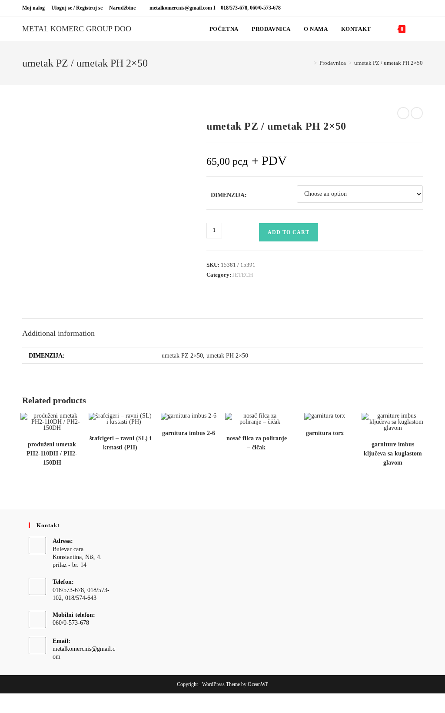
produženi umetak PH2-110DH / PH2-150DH (52, 453)
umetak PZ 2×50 (182, 355)
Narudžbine (122, 8)
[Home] (309, 63)
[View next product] (417, 113)
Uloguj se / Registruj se (77, 8)
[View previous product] (403, 113)
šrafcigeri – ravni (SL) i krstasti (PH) (120, 443)
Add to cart (288, 232)
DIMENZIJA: (229, 195)
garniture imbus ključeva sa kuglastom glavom (393, 453)
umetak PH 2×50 (227, 355)
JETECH (242, 274)
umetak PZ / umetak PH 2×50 (388, 63)
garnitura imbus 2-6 (188, 433)
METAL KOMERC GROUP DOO (76, 28)
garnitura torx (325, 433)
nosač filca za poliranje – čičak (256, 443)
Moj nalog (33, 8)
